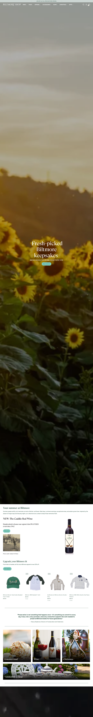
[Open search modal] (83, 4)
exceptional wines (61, 511)
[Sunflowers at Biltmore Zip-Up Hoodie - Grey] (57, 583)
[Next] (61, 1)
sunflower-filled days (39, 511)
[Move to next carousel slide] (50, 501)
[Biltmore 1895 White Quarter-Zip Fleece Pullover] (80, 583)
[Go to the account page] (86, 4)
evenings (51, 511)
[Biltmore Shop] (12, 5)
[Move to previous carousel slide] (43, 501)
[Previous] (31, 1)
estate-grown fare (74, 511)
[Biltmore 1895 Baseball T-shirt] (35, 583)
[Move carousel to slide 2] (47, 501)
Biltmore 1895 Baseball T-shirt (32, 595)
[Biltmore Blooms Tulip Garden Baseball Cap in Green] (13, 583)
